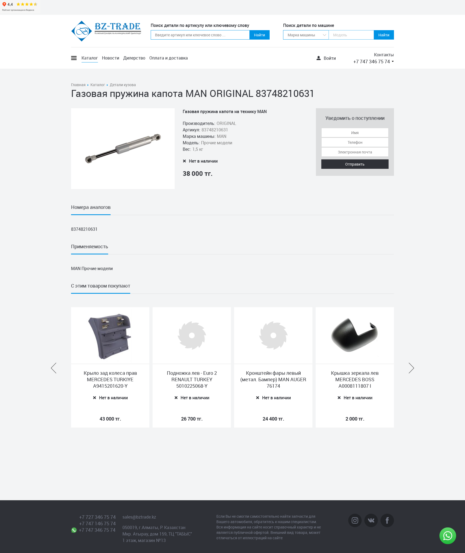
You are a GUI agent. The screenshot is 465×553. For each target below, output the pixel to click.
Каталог (90, 58)
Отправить (355, 164)
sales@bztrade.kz (139, 517)
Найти (259, 34)
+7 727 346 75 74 (97, 517)
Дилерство (134, 58)
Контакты (384, 55)
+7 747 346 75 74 (371, 61)
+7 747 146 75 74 (97, 523)
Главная (78, 84)
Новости (110, 58)
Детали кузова (123, 84)
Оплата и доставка (168, 58)
